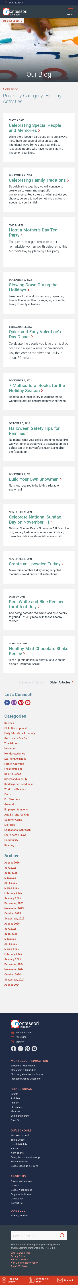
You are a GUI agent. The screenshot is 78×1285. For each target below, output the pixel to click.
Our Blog (11, 89)
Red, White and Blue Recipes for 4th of (37, 604)
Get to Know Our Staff (16, 738)
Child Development (15, 728)
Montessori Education (29, 1060)
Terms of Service (19, 1259)
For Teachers (12, 799)
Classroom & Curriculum (23, 1070)
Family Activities (14, 763)
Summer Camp (13, 819)
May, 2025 (10, 938)
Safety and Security (15, 779)
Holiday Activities (14, 753)
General (9, 804)
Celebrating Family (37, 180)
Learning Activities (15, 758)
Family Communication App (25, 1157)
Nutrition (9, 748)
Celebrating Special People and (35, 128)
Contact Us (16, 1203)
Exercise (9, 824)
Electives (15, 1111)
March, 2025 (11, 949)
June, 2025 (10, 933)
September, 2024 (14, 979)
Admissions (17, 1152)
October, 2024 (12, 974)
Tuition (14, 1148)
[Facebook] (7, 702)
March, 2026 (11, 888)
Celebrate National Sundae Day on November (35, 520)
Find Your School (11, 20)
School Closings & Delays (24, 1166)
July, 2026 (10, 867)
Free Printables (13, 768)
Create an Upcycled (35, 563)
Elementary (16, 1107)
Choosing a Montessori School (27, 1074)
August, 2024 (12, 984)
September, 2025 (14, 918)
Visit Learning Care (20, 1253)
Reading (9, 845)
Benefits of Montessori (23, 1065)
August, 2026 (12, 862)
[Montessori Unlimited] (13, 11)
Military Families (19, 1161)
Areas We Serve (19, 1266)
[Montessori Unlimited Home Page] (25, 1024)
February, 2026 (13, 893)
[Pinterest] (21, 702)
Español (20, 1041)
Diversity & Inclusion (21, 1181)
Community (11, 840)
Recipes (9, 723)
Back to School (13, 773)
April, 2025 (10, 944)
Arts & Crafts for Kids (16, 814)
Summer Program (20, 1115)
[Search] (62, 1235)
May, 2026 (10, 877)
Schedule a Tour (24, 1032)
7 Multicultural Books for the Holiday (37, 388)
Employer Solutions (16, 809)
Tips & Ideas (11, 743)
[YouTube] (27, 702)
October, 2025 (12, 913)
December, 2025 (13, 903)
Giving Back (17, 1198)
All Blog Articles (19, 1215)
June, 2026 (10, 872)
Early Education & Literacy (19, 733)
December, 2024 (13, 964)
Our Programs (23, 1089)
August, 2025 (12, 923)
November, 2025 (14, 908)
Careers (15, 1185)
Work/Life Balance (15, 789)
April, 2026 (10, 882)
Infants (14, 1094)
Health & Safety (19, 1144)
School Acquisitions (21, 1190)
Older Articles (60, 682)
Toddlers (15, 1098)
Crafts (8, 794)
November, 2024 (14, 969)
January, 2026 (12, 898)
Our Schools (21, 1130)
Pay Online (21, 1037)
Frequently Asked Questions (25, 1078)
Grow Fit (15, 1120)
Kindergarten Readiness (18, 784)
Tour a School (18, 1139)
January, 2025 (12, 959)
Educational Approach (17, 829)
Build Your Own (34, 479)
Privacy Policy (18, 1256)
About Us (18, 1176)
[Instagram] (14, 702)
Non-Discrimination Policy (24, 1262)
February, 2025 (13, 954)
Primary (15, 1102)
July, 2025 (10, 928)
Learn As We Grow (15, 835)
